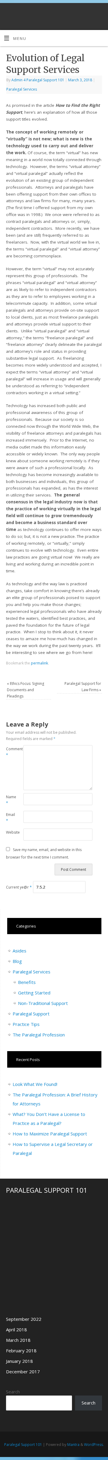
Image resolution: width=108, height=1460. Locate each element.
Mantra (73, 1444)
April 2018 (16, 1330)
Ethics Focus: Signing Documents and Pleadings (25, 689)
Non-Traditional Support (43, 1003)
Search (13, 1392)
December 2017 (23, 1372)
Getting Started (34, 993)
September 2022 (23, 1319)
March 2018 (18, 1340)
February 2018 (21, 1351)
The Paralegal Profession (39, 1035)
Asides (19, 951)
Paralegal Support (31, 1014)
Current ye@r (19, 887)
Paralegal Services (21, 89)
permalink (39, 663)
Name (10, 800)
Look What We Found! (35, 1084)
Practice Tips (26, 1024)
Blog (17, 961)
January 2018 (19, 1361)
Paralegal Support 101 (23, 1444)
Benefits (27, 982)
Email (10, 817)
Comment (10, 752)
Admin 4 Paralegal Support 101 (37, 79)
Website (10, 832)
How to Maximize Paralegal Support (50, 1134)
